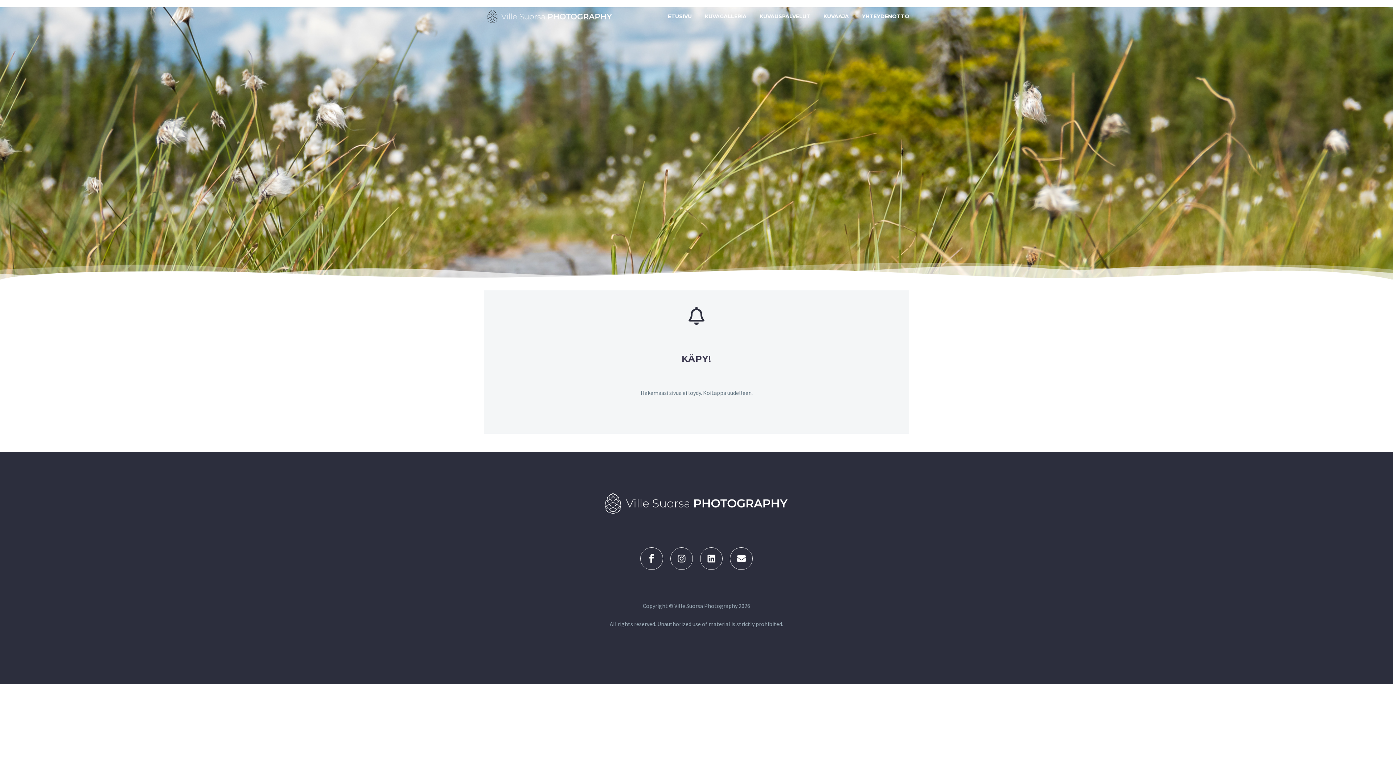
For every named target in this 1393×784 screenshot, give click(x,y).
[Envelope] (741, 558)
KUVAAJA (836, 16)
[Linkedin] (711, 558)
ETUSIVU (680, 16)
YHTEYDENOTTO (885, 16)
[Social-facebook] (651, 558)
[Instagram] (681, 558)
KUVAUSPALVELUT (785, 16)
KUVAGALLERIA (726, 16)
